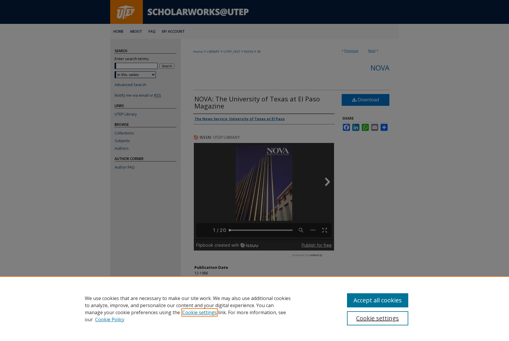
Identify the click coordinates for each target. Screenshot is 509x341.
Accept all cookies (377, 300)
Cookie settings (199, 312)
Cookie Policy (109, 319)
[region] (254, 308)
